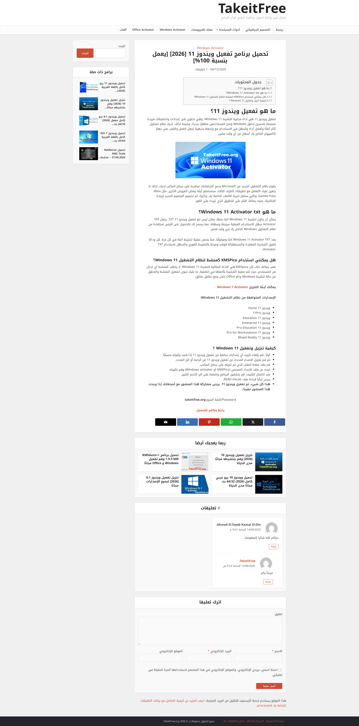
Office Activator (143, 29)
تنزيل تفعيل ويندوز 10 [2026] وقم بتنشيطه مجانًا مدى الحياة (233, 459)
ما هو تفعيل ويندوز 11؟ (253, 88)
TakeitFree (252, 8)
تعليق (278, 614)
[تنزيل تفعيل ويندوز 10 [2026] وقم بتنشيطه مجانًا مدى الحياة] (87, 103)
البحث (121, 46)
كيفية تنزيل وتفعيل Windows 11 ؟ (247, 101)
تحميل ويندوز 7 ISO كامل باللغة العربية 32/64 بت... (112, 137)
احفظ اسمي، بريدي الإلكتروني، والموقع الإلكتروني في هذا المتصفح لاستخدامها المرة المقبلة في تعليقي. (215, 672)
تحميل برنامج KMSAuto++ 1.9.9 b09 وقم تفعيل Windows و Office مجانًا (160, 459)
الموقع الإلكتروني (171, 651)
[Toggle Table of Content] (267, 83)
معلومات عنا (230, 721)
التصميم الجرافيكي (258, 29)
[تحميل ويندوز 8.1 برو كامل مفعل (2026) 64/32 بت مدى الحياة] (87, 120)
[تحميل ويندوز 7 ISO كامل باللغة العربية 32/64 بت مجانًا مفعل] (87, 137)
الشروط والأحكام (255, 721)
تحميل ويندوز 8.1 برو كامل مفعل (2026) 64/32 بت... (112, 120)
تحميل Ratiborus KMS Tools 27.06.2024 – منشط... (111, 153)
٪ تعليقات (201, 69)
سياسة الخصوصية (275, 721)
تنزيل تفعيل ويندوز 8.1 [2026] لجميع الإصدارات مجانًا (162, 481)
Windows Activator (172, 29)
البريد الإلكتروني (219, 651)
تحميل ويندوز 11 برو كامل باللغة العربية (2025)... (112, 87)
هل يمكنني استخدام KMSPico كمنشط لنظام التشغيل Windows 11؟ (230, 97)
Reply (274, 547)
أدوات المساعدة (229, 29)
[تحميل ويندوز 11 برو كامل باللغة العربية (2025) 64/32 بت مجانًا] (87, 87)
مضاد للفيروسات (202, 29)
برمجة (279, 29)
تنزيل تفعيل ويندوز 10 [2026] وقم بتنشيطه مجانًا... (113, 103)
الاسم (277, 651)
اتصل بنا (240, 721)
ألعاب (123, 29)
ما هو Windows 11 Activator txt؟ (246, 93)
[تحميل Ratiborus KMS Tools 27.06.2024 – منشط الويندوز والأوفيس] (87, 153)
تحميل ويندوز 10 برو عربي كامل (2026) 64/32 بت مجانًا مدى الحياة (234, 481)
